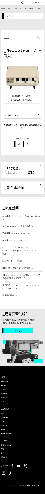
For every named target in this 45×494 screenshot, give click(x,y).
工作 (2, 449)
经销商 (3, 429)
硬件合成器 (4, 382)
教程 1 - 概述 (14, 115)
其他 (2, 401)
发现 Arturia (6, 445)
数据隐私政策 (35, 485)
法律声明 (27, 485)
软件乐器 (18, 9)
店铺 (2, 413)
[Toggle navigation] (3, 2)
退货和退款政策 (6, 433)
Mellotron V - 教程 (33, 9)
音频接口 (4, 390)
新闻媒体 (4, 457)
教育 (2, 453)
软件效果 (4, 397)
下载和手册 (4, 417)
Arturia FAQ (6, 9)
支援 (2, 421)
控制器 (3, 386)
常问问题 (4, 425)
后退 (7, 37)
